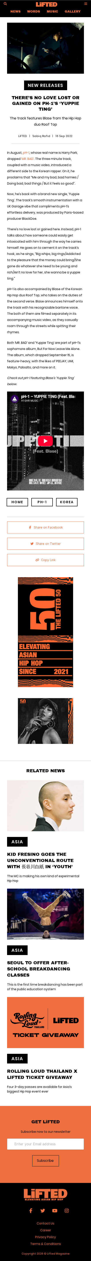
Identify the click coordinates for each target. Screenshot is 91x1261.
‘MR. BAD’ (27, 159)
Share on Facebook (48, 527)
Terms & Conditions (45, 1244)
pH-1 (26, 152)
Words (33, 11)
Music (52, 11)
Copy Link (48, 560)
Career (45, 1230)
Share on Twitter (48, 543)
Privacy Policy (45, 1237)
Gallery (73, 11)
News (15, 11)
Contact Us (45, 1223)
